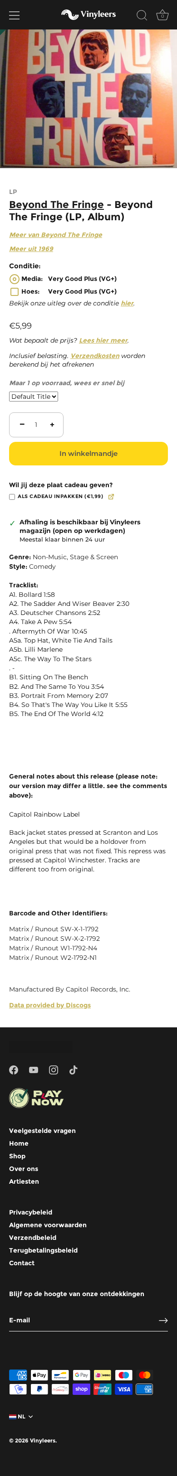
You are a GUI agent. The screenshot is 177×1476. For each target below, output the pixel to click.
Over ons (23, 1169)
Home (19, 1143)
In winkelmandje (88, 453)
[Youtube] (33, 1069)
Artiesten (24, 1181)
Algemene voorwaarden (48, 1225)
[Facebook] (13, 1069)
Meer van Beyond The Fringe (55, 235)
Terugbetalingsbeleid (43, 1250)
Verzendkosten (94, 356)
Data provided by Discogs (50, 1005)
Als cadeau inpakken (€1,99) (60, 496)
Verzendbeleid (32, 1238)
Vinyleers (42, 1440)
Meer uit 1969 (31, 249)
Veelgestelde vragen (42, 1131)
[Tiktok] (73, 1069)
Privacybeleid (30, 1212)
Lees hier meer (103, 340)
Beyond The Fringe (56, 204)
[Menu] (15, 15)
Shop (17, 1156)
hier (127, 303)
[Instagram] (53, 1069)
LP (13, 192)
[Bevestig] (163, 1320)
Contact (21, 1263)
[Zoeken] (142, 17)
